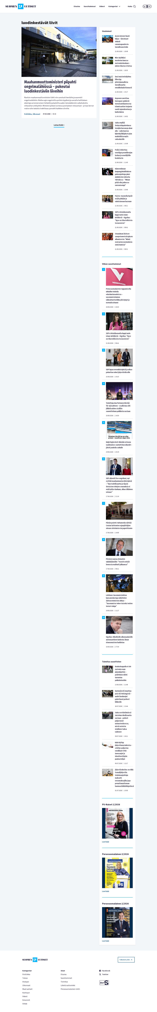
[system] (147, 6)
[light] (149, 6)
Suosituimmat (90, 6)
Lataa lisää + (59, 125)
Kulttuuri (26, 992)
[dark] (144, 6)
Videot (102, 6)
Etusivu (77, 6)
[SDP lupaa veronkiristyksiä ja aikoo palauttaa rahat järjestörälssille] (119, 357)
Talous (25, 978)
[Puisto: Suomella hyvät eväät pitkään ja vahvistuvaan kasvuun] (107, 201)
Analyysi (25, 981)
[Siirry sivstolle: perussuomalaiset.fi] (117, 982)
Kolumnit (26, 1000)
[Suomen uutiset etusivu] (18, 6)
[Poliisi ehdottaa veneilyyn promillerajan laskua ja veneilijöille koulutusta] (107, 156)
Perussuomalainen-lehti (70, 989)
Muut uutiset (27, 989)
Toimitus (64, 981)
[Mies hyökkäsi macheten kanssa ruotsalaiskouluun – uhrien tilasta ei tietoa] (107, 64)
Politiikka (28, 114)
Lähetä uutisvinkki (68, 985)
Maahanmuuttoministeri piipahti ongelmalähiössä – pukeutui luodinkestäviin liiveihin (50, 86)
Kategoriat (113, 6)
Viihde (24, 1003)
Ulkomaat (36, 114)
